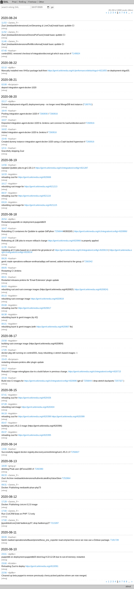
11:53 (4, 23)
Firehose (32, 2)
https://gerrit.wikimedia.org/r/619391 (41, 566)
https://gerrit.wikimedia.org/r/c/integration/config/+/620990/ (100, 231)
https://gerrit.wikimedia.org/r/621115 (40, 205)
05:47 (4, 423)
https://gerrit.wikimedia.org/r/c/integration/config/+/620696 (50, 381)
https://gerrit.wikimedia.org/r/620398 (34, 416)
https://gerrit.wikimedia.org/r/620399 (68, 416)
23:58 (4, 341)
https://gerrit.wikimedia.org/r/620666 (34, 177)
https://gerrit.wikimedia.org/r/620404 (37, 407)
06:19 (4, 413)
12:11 (4, 148)
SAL (6, 1)
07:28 (4, 404)
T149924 (76, 53)
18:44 (4, 111)
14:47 (4, 238)
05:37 (4, 432)
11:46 (4, 41)
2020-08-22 (9, 63)
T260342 (88, 261)
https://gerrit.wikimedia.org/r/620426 (34, 398)
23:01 (4, 554)
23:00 (4, 563)
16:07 (4, 120)
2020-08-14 (9, 444)
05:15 (4, 296)
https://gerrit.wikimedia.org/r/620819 (47, 299)
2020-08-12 (9, 497)
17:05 (4, 350)
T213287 (54, 523)
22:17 (4, 101)
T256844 (59, 231)
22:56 (4, 573)
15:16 (4, 378)
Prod (14, 2)
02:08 (4, 84)
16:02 (4, 129)
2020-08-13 (9, 461)
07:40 (4, 51)
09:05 (4, 268)
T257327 (119, 381)
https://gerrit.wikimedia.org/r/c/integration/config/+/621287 (61, 168)
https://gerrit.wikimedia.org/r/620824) (91, 289)
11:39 (4, 247)
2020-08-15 (9, 390)
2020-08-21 (9, 80)
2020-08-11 (8, 532)
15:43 (4, 359)
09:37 (4, 193)
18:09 (4, 466)
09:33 (4, 475)
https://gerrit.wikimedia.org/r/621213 (40, 186)
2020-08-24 (9, 18)
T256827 (75, 452)
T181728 (114, 540)
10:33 (4, 174)
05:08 (4, 305)
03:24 (4, 202)
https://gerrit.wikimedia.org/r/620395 (34, 435)
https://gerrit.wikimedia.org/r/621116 (34, 196)
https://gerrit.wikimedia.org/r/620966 (64, 241)
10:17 (4, 184)
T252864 (66, 478)
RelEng (22, 2)
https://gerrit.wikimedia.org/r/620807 (52, 327)
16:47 (4, 228)
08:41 (4, 277)
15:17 (4, 369)
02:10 (4, 67)
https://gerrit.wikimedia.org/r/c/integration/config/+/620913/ (81, 250)
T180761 (87, 104)
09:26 (4, 258)
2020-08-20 (9, 97)
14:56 (4, 165)
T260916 (53, 114)
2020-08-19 (9, 160)
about (128, 586)
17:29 (4, 501)
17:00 (4, 511)
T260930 (43, 114)
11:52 (4, 32)
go (52, 7)
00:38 (4, 314)
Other (41, 2)
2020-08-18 (9, 214)
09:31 (4, 485)
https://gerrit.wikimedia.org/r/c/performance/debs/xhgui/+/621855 (77, 70)
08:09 (4, 537)
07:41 (4, 395)
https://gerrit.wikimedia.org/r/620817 (34, 308)
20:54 (4, 219)
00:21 (4, 324)
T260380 (39, 469)
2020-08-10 (9, 549)
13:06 (4, 449)
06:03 (4, 286)
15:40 (4, 139)
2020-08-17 (9, 336)
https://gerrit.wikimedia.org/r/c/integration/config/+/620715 (94, 371)
